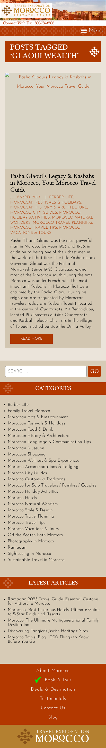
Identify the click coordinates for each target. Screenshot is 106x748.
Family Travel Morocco (29, 411)
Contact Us (53, 708)
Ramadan (17, 547)
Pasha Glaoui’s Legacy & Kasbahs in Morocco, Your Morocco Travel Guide (53, 183)
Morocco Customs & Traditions (36, 479)
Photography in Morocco (31, 541)
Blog (53, 717)
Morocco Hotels (22, 498)
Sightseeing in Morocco (29, 553)
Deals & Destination (53, 689)
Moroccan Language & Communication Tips (49, 442)
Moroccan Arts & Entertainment (38, 417)
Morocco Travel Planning (62, 223)
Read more (31, 339)
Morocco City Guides (33, 213)
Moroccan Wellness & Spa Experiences (43, 460)
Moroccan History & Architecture (48, 208)
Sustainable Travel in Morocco (36, 560)
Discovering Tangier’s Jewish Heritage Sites (48, 631)
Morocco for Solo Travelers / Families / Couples (52, 485)
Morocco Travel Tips (33, 228)
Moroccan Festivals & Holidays (45, 203)
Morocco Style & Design (30, 510)
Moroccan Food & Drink (30, 429)
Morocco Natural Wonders (33, 504)
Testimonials (53, 699)
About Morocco (53, 671)
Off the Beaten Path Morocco (35, 535)
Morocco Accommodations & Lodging (43, 467)
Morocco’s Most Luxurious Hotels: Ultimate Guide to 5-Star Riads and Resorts (54, 612)
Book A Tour (58, 680)
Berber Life (61, 197)
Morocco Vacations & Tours (33, 529)
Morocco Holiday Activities (33, 491)
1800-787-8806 (43, 23)
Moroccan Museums (26, 448)
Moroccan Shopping (27, 454)
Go (94, 371)
